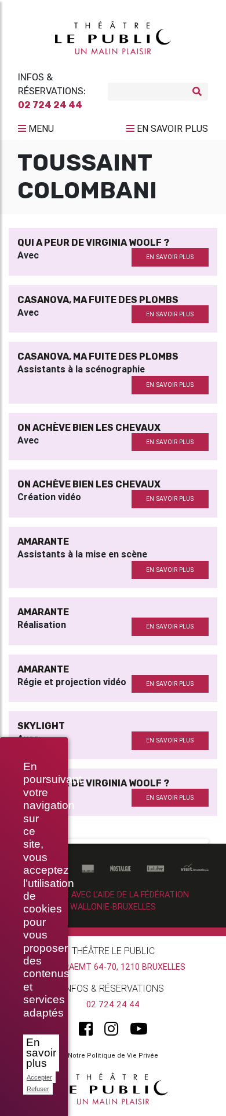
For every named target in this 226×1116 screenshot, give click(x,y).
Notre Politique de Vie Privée (113, 1055)
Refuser (38, 1088)
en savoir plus (170, 257)
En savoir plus (41, 1052)
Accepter (39, 1077)
